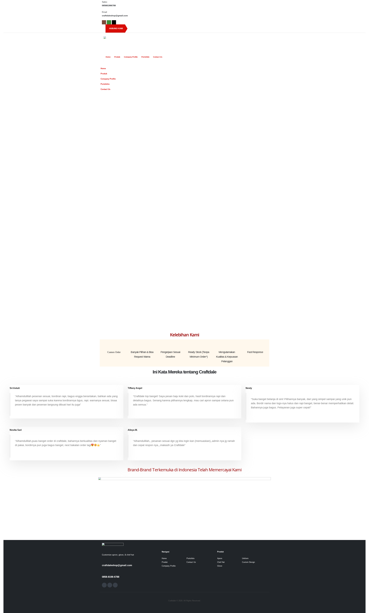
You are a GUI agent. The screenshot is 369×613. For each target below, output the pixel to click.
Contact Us (157, 57)
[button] (263, 64)
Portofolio (145, 57)
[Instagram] (104, 22)
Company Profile (131, 57)
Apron (219, 558)
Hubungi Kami (116, 28)
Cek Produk (250, 251)
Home (108, 57)
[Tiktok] (114, 22)
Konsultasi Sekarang (208, 251)
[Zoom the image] (113, 545)
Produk (117, 57)
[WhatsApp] (109, 22)
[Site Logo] (122, 43)
